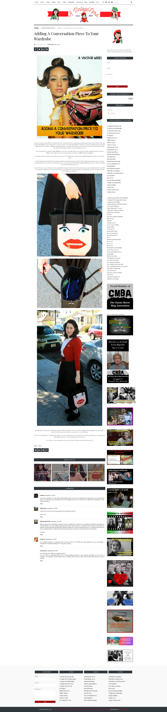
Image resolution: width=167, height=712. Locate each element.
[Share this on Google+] (43, 49)
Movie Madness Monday (113, 168)
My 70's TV (110, 243)
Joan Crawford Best (112, 233)
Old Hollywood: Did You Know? (115, 173)
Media (53, 2)
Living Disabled (111, 166)
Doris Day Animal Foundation (115, 216)
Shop (86, 2)
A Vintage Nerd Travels (113, 133)
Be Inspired (110, 135)
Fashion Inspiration (48, 28)
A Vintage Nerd (40, 44)
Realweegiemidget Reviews (114, 252)
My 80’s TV (110, 245)
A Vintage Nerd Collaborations (67, 679)
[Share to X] (39, 49)
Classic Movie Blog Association (115, 210)
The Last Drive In (111, 270)
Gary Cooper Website (113, 225)
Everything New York (65, 700)
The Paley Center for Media (114, 273)
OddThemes (124, 709)
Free (97, 2)
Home (36, 2)
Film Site (109, 221)
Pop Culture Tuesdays (115, 686)
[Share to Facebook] (35, 49)
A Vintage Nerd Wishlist (113, 202)
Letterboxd (79, 2)
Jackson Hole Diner (112, 231)
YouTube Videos (111, 192)
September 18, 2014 (52, 550)
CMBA (64, 2)
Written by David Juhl (112, 279)
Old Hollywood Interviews (116, 679)
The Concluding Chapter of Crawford (117, 266)
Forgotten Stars (111, 157)
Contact (48, 2)
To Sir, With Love (56, 151)
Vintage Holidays (111, 185)
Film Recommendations (113, 154)
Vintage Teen (110, 187)
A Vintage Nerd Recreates (114, 131)
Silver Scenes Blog (112, 256)
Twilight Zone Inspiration (114, 182)
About (42, 2)
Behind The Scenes (112, 138)
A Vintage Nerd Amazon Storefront (116, 200)
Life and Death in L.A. (112, 235)
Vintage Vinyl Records (113, 190)
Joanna (42, 495)
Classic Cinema (111, 142)
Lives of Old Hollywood (113, 164)
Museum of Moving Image (114, 239)
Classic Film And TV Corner (114, 208)
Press (59, 2)
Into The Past (87, 693)
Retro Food (110, 178)
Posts (110, 110)
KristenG (42, 539)
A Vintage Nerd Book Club (114, 126)
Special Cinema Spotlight (114, 180)
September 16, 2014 (50, 495)
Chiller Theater (111, 140)
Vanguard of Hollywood (113, 277)
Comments (112, 113)
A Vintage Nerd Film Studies (114, 128)
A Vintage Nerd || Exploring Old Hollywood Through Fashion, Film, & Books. (81, 709)
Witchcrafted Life (45, 521)
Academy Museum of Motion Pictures (117, 204)
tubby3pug (43, 508)
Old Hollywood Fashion (113, 171)
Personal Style (111, 175)
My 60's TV (110, 241)
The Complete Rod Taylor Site (115, 264)
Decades (109, 214)
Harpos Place (110, 227)
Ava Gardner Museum (113, 206)
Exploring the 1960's (112, 147)
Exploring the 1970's (112, 149)
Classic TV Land (111, 145)
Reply (41, 503)
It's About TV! (110, 229)
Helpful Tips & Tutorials (113, 161)
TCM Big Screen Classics (113, 258)
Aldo (80, 153)
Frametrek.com (111, 223)
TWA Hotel (110, 275)
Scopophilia (110, 254)
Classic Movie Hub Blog (113, 212)
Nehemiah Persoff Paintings (114, 248)
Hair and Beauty (111, 159)
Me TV (108, 237)
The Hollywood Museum (113, 268)
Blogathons (71, 2)
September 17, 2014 (52, 508)
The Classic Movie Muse (113, 262)
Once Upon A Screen (112, 250)
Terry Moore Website (112, 260)
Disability (92, 2)
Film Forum (110, 218)
